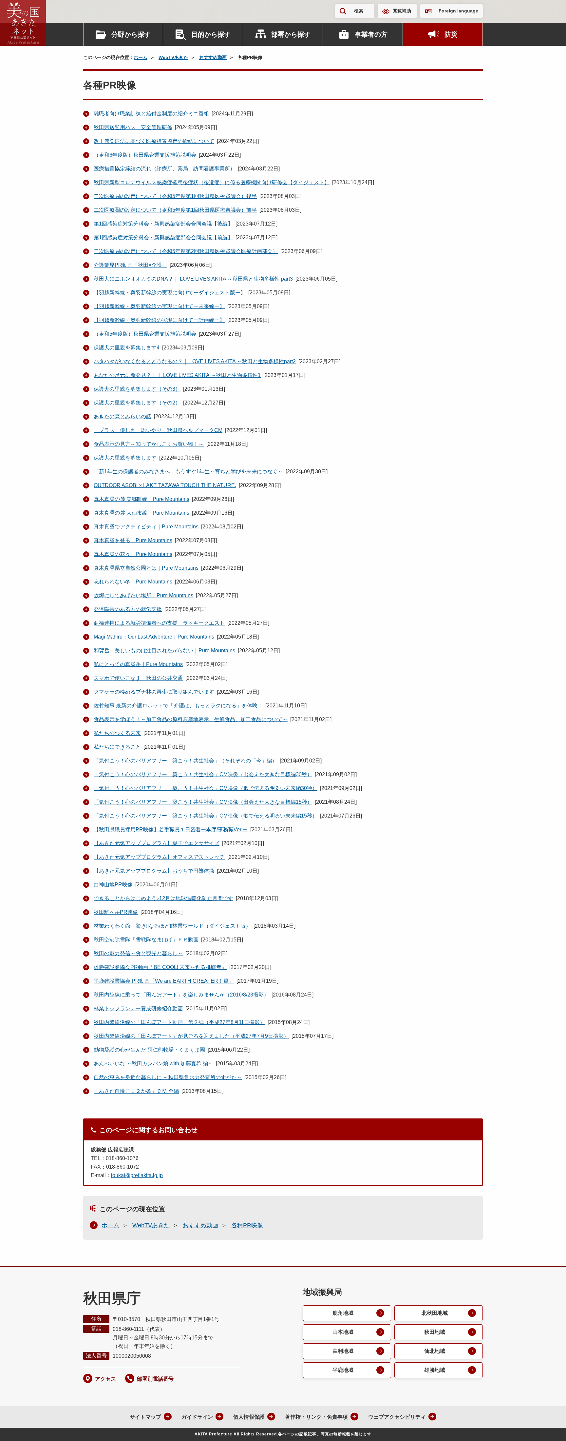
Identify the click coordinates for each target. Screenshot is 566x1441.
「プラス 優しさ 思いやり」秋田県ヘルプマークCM (158, 430)
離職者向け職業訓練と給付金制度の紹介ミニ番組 (151, 113)
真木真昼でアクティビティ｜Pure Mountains (146, 526)
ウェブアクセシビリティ (397, 1417)
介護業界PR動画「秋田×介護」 (130, 265)
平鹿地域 (342, 1370)
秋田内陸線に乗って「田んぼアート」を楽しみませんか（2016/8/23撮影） (181, 994)
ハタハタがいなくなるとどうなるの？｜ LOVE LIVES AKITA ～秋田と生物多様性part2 (195, 361)
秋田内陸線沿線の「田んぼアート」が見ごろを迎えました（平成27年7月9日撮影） (191, 1036)
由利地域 (342, 1351)
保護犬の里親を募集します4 (127, 347)
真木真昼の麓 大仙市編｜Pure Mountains (141, 513)
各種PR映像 (247, 1225)
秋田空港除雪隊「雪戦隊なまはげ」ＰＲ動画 (146, 939)
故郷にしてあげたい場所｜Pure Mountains (143, 595)
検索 (358, 10)
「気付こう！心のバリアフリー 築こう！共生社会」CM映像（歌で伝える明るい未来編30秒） (205, 788)
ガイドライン (197, 1417)
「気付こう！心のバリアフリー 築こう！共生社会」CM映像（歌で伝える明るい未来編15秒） (205, 816)
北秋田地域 (435, 1313)
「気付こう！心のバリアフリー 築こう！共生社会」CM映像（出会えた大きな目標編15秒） (203, 802)
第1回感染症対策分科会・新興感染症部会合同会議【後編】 (163, 224)
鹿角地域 (342, 1313)
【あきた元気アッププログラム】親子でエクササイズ (156, 843)
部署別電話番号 (155, 1379)
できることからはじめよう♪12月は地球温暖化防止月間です (163, 898)
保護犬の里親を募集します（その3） (137, 389)
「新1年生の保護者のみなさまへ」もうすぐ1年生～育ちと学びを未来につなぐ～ (188, 471)
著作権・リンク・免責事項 (316, 1417)
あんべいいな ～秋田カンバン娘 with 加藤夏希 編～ (153, 1063)
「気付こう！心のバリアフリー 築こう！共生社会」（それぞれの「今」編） (185, 760)
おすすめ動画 (213, 57)
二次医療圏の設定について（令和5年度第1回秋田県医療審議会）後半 (175, 196)
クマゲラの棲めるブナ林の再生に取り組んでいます (154, 692)
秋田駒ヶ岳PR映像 (116, 912)
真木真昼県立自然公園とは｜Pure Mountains (146, 568)
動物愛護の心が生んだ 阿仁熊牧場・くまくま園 (149, 1050)
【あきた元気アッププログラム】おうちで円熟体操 (154, 871)
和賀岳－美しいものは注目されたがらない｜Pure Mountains (164, 650)
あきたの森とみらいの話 (122, 416)
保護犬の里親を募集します (125, 458)
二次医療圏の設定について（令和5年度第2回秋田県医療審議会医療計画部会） (186, 251)
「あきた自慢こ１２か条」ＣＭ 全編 (136, 1091)
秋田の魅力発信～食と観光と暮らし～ (138, 953)
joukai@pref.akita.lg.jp (137, 1175)
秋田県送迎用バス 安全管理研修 (133, 127)
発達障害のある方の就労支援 (128, 609)
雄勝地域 (434, 1370)
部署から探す (291, 34)
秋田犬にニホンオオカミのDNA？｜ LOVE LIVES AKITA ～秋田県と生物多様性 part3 (193, 279)
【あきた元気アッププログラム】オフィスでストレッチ (159, 857)
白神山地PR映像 (113, 884)
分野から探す (131, 34)
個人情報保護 (249, 1417)
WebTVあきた (173, 57)
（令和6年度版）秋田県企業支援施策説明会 (145, 155)
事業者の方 (371, 34)
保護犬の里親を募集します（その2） (137, 402)
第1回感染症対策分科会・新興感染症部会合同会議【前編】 (163, 237)
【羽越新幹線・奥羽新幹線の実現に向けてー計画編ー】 (159, 320)
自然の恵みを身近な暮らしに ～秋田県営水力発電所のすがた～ (168, 1077)
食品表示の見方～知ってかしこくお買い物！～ (149, 444)
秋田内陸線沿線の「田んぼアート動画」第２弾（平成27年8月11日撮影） (179, 1022)
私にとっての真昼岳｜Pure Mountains (138, 664)
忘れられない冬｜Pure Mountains (133, 581)
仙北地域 (434, 1351)
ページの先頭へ (548, 1427)
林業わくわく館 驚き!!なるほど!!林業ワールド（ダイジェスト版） (172, 926)
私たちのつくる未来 (117, 733)
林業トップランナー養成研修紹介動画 (138, 1008)
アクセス (105, 1379)
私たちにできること (117, 747)
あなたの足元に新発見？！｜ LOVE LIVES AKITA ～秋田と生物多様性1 (177, 375)
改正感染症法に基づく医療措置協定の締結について (154, 141)
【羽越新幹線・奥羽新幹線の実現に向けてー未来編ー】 (159, 306)
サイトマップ (145, 1417)
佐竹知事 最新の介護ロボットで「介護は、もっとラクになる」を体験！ (178, 705)
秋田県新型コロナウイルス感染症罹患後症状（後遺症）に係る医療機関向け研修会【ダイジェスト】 (212, 182)
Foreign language (458, 10)
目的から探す (211, 34)
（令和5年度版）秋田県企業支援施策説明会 (145, 334)
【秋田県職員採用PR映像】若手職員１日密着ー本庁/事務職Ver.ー (171, 829)
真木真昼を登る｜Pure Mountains (133, 540)
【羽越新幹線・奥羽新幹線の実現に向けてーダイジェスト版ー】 (170, 292)
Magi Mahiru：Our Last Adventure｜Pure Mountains (154, 637)
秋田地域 (434, 1332)
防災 (451, 34)
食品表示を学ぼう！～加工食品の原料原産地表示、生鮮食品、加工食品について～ (191, 719)
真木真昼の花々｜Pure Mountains (133, 554)
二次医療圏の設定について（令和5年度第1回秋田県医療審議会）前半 (175, 210)
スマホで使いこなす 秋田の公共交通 (138, 678)
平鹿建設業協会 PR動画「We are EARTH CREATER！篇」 (164, 981)
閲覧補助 (402, 10)
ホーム (140, 57)
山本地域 (342, 1332)
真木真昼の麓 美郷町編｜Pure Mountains (141, 499)
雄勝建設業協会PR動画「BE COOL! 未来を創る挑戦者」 (160, 967)
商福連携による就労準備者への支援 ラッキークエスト (159, 623)
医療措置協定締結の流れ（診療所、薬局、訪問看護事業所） (164, 168)
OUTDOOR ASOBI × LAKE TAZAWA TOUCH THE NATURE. (165, 485)
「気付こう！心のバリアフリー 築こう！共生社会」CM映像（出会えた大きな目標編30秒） (203, 774)
